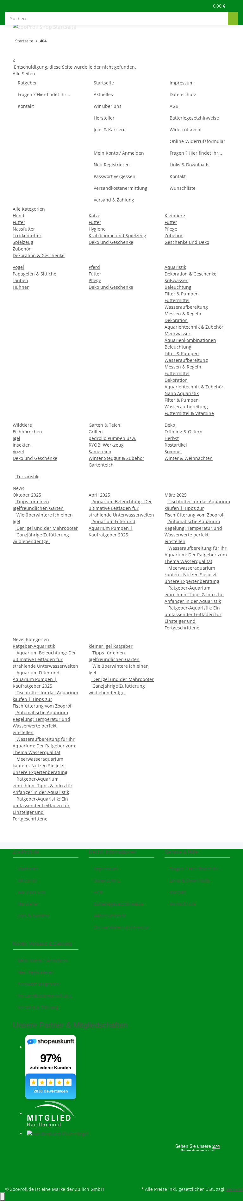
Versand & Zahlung (114, 200)
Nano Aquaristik (182, 393)
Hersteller (104, 118)
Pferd (94, 267)
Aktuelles (103, 94)
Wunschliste (183, 188)
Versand (234, 1189)
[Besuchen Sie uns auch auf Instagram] (18, 1162)
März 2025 (176, 495)
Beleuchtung (178, 287)
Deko (170, 425)
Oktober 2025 (27, 495)
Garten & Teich (104, 425)
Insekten (22, 445)
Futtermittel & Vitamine (189, 413)
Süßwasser (176, 280)
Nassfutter (24, 229)
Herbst (172, 438)
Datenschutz (183, 94)
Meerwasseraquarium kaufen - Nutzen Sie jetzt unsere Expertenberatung (192, 574)
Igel (16, 438)
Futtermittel (177, 300)
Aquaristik (175, 267)
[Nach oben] (2, 1196)
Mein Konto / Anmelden (119, 153)
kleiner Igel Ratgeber (111, 646)
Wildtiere (22, 425)
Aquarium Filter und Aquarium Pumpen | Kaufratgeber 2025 (112, 528)
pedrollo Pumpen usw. (112, 438)
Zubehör (22, 249)
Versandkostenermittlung (120, 188)
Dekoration (176, 320)
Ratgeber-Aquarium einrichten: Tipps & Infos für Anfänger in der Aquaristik (194, 594)
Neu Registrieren (112, 165)
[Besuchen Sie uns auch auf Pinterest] (18, 1155)
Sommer (173, 452)
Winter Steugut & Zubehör (116, 458)
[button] (191, 6)
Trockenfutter (27, 235)
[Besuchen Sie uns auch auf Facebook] (18, 1147)
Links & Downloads (189, 165)
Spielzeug (23, 242)
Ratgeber (27, 83)
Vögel (18, 267)
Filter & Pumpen (182, 294)
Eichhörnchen (27, 432)
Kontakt (26, 106)
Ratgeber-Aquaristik (34, 646)
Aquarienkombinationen (190, 340)
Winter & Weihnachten (189, 458)
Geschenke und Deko (187, 242)
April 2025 (99, 495)
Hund (18, 216)
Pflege (171, 229)
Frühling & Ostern (183, 432)
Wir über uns (108, 106)
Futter (19, 222)
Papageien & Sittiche (34, 274)
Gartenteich (101, 465)
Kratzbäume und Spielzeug (117, 235)
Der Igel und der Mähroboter (46, 528)
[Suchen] (233, 18)
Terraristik (26, 477)
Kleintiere (175, 216)
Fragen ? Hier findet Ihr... (44, 94)
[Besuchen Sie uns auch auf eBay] (18, 1177)
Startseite (104, 83)
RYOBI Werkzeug (106, 445)
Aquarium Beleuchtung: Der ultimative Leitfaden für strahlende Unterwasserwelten (121, 508)
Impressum (182, 83)
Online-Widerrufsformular (197, 141)
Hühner (21, 287)
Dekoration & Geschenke (39, 255)
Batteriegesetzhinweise (194, 118)
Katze (94, 216)
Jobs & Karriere (110, 130)
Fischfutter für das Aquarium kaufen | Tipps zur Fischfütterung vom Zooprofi (197, 508)
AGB (174, 106)
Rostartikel (176, 445)
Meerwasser (177, 334)
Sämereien (100, 452)
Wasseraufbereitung (186, 307)
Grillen (96, 432)
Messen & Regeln (183, 314)
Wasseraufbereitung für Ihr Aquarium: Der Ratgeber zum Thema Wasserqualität (196, 554)
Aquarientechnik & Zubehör (194, 327)
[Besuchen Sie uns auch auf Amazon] (18, 1169)
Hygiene (97, 229)
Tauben (20, 280)
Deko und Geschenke (111, 242)
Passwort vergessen (114, 176)
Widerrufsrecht (186, 130)
